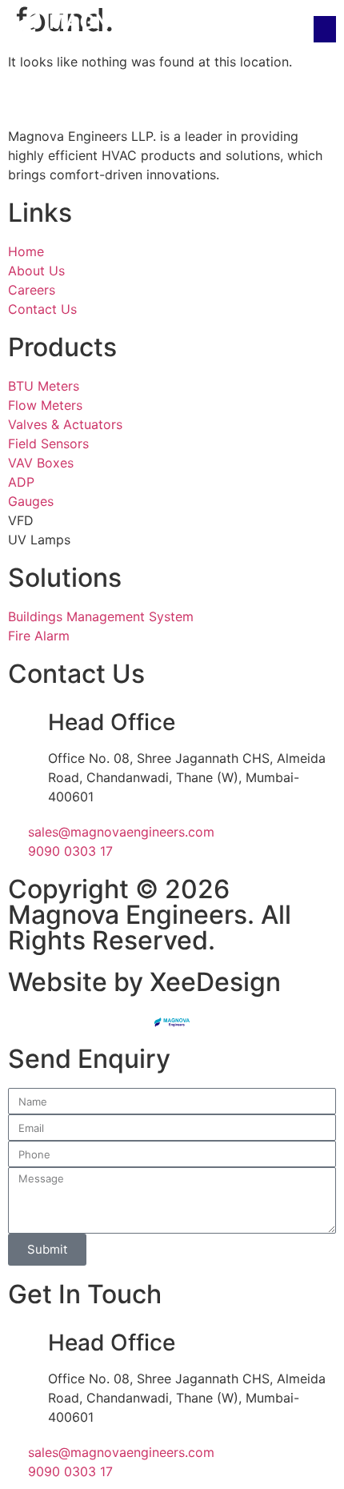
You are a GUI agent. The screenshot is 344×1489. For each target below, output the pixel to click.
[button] (325, 29)
